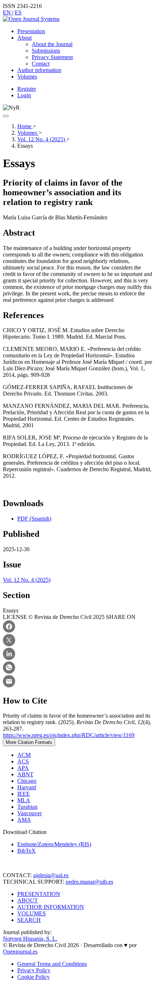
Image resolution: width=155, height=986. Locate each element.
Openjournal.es (20, 952)
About (24, 38)
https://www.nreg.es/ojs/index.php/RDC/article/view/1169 (68, 735)
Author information (39, 70)
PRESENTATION (38, 894)
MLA (23, 800)
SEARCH (29, 920)
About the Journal (52, 44)
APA (23, 768)
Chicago (26, 781)
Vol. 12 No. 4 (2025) (41, 139)
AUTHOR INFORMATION (50, 907)
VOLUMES (31, 913)
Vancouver (29, 813)
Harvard (26, 787)
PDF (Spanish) (34, 519)
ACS (23, 761)
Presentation (31, 31)
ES (18, 12)
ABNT (25, 774)
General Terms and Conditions (52, 964)
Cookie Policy (33, 977)
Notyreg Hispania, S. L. (30, 939)
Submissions (46, 51)
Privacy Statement (52, 57)
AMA (24, 820)
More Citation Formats (29, 742)
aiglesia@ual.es (50, 875)
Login (24, 95)
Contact (40, 64)
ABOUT (27, 900)
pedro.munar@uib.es (89, 882)
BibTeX (26, 851)
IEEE (23, 794)
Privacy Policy (33, 970)
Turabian (27, 807)
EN (7, 12)
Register (26, 89)
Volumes (27, 76)
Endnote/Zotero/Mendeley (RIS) (54, 844)
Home (25, 126)
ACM (24, 755)
